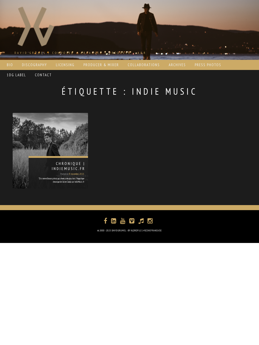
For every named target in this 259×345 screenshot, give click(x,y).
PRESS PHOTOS (208, 64)
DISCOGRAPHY (34, 64)
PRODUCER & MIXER (101, 64)
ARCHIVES (177, 64)
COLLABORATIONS (144, 64)
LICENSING (65, 64)
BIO (10, 64)
